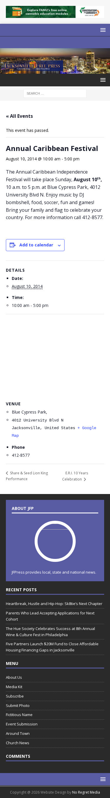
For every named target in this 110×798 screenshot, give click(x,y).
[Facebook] (55, 42)
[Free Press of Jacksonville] (55, 70)
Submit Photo (18, 705)
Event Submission (22, 724)
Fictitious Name (19, 714)
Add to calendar (36, 245)
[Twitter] (66, 42)
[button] (102, 29)
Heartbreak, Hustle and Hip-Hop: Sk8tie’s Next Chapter (54, 603)
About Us (14, 677)
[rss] (78, 42)
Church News (17, 742)
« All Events (19, 116)
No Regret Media (86, 792)
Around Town (18, 733)
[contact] (32, 42)
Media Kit (14, 686)
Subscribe (15, 696)
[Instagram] (43, 42)
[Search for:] (55, 93)
